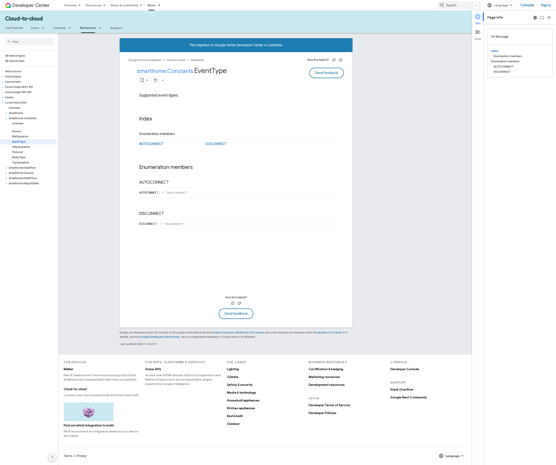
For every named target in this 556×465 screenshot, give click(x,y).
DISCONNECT (215, 144)
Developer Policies (322, 413)
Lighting (233, 369)
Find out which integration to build (89, 425)
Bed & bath (235, 416)
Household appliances (243, 400)
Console (527, 5)
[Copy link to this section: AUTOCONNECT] (173, 182)
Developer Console (404, 369)
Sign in (546, 5)
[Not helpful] (340, 60)
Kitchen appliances (241, 408)
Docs (151, 5)
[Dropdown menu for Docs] (160, 5)
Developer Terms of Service (329, 405)
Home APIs (153, 369)
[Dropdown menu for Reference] (101, 28)
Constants (180, 71)
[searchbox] (29, 41)
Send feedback (326, 73)
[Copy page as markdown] (156, 80)
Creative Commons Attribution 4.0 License (237, 332)
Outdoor (233, 424)
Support (116, 28)
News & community (125, 5)
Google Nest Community (408, 397)
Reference (88, 28)
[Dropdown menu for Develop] (71, 28)
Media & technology (241, 392)
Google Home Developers (144, 60)
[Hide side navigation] (52, 457)
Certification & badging (326, 369)
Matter (68, 369)
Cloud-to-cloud (24, 18)
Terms (68, 456)
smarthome (151, 71)
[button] (28, 76)
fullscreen (542, 17)
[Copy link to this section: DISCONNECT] (168, 213)
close (549, 17)
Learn (35, 28)
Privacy (82, 456)
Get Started (14, 28)
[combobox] (459, 5)
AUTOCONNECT (151, 144)
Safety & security (240, 385)
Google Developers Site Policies (159, 336)
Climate (232, 377)
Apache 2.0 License (329, 332)
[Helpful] (334, 60)
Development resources (327, 385)
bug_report (535, 17)
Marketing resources (324, 377)
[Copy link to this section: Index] (156, 119)
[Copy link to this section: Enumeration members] (179, 134)
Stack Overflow (401, 389)
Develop (70, 5)
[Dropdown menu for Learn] (44, 28)
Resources (94, 5)
